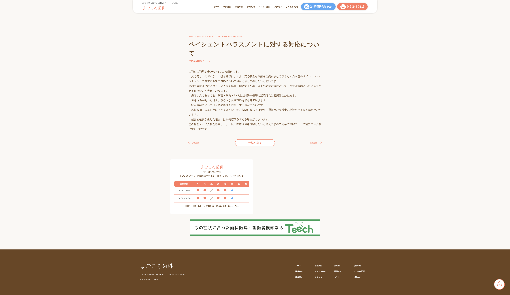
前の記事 (314, 143)
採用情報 (337, 271)
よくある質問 (292, 6)
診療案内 (251, 6)
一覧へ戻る (255, 142)
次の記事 (196, 143)
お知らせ (200, 37)
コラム (337, 277)
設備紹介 (239, 6)
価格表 (337, 266)
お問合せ (357, 277)
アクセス (278, 6)
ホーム (217, 6)
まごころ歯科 (153, 8)
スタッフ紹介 (264, 6)
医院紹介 (227, 6)
